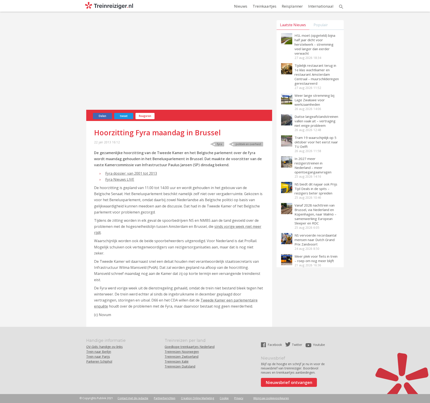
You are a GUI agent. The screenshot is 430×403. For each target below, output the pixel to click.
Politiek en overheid (248, 144)
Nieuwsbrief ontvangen (289, 382)
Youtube (319, 345)
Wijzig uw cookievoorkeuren (271, 398)
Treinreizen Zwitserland (181, 356)
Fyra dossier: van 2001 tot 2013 (131, 173)
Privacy (238, 398)
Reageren (145, 116)
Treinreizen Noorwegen (182, 351)
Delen (102, 116)
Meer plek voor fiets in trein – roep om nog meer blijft (316, 258)
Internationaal (320, 6)
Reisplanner (292, 6)
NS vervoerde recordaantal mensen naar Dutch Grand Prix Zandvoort (315, 239)
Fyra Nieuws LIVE (119, 179)
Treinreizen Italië (177, 361)
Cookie (224, 398)
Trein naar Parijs (98, 356)
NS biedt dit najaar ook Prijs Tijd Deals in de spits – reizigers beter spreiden (316, 188)
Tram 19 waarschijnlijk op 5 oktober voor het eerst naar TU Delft (316, 142)
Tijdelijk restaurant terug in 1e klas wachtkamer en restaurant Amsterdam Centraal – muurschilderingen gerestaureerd (317, 74)
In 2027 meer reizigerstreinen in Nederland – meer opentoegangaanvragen (313, 165)
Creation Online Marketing (197, 398)
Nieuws (240, 6)
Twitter (297, 345)
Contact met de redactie (133, 398)
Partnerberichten (164, 398)
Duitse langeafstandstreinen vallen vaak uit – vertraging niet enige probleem (316, 121)
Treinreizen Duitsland (180, 366)
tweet (124, 116)
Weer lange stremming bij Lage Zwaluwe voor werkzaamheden (314, 100)
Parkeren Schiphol (99, 361)
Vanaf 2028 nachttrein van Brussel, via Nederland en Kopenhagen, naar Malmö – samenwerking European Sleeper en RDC (315, 214)
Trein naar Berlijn (98, 351)
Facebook (275, 345)
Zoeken (341, 6)
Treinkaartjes (264, 6)
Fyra (219, 144)
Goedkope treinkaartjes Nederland (190, 347)
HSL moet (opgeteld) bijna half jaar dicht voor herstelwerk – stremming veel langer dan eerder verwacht (315, 44)
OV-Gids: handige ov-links (104, 347)
